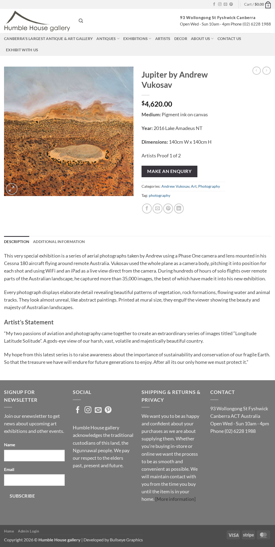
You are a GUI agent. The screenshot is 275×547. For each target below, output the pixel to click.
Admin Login (28, 531)
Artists (163, 38)
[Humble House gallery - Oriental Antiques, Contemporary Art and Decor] (37, 21)
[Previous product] (266, 71)
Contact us (229, 38)
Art (194, 186)
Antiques (106, 38)
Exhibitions (135, 38)
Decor (180, 38)
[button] (257, 4)
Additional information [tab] (59, 241)
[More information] (175, 499)
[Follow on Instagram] (220, 4)
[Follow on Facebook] (214, 4)
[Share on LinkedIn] (179, 208)
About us (200, 38)
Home (9, 531)
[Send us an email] (225, 4)
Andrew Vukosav (175, 186)
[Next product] (256, 71)
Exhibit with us (22, 50)
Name (9, 444)
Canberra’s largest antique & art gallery (48, 38)
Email (9, 469)
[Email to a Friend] (157, 208)
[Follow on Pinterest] (231, 4)
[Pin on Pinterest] (168, 208)
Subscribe (22, 496)
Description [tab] (16, 241)
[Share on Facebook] (147, 208)
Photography (209, 186)
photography (159, 195)
